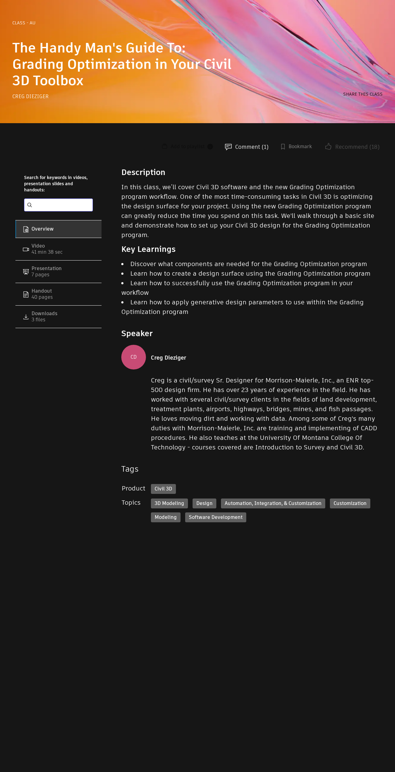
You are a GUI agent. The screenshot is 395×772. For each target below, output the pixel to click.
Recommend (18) (357, 147)
